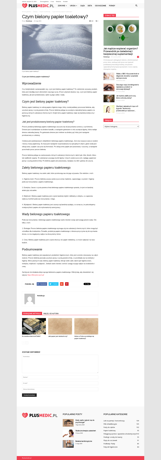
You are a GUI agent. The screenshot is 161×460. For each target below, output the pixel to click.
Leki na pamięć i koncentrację (114, 421)
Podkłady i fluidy (109, 444)
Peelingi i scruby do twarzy (113, 437)
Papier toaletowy (110, 430)
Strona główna (44, 1)
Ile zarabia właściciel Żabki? (31, 336)
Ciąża (82, 6)
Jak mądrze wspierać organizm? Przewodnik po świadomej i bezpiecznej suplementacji (121, 51)
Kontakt (65, 1)
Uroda (72, 6)
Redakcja (29, 21)
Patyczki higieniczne (111, 447)
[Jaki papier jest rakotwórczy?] (60, 326)
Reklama (58, 1)
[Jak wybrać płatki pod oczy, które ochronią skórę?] (109, 98)
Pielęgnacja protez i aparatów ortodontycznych (120, 434)
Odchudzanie (100, 6)
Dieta (90, 6)
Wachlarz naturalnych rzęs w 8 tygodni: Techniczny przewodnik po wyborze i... (127, 108)
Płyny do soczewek (110, 440)
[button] (136, 5)
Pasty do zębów (109, 427)
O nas (52, 1)
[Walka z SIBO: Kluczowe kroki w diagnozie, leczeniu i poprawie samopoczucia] (109, 76)
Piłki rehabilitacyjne (110, 424)
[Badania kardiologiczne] (68, 444)
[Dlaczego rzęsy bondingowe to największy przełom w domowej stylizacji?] (109, 87)
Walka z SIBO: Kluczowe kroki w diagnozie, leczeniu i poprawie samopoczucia (127, 76)
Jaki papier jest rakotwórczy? (57, 336)
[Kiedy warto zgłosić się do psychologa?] (68, 423)
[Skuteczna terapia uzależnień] (68, 433)
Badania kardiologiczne (83, 441)
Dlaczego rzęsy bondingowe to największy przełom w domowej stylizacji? (127, 87)
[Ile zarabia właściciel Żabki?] (34, 326)
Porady (112, 6)
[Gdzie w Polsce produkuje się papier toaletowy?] (86, 326)
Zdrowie (61, 6)
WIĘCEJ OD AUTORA (50, 313)
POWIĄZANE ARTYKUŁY (32, 313)
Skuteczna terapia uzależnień (85, 431)
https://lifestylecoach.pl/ (35, 275)
